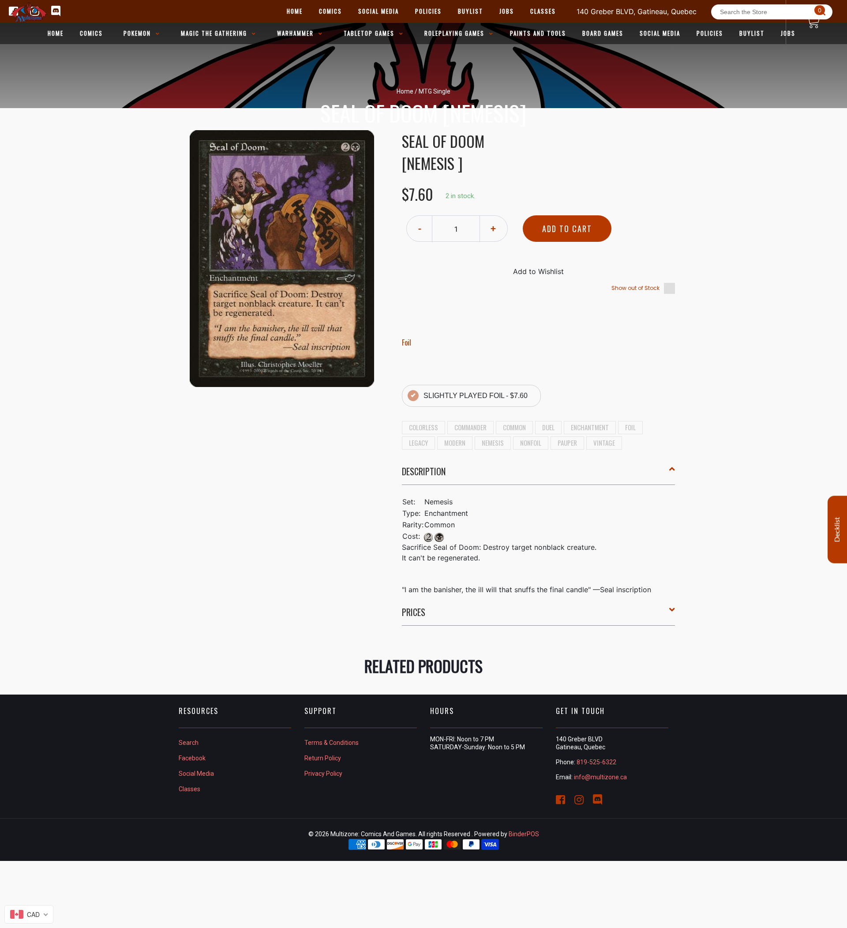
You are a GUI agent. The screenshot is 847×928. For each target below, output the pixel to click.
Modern (454, 442)
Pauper (567, 442)
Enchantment (590, 427)
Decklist (837, 529)
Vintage (604, 442)
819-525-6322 (596, 762)
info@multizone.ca (600, 777)
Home (405, 91)
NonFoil (530, 442)
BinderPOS (524, 834)
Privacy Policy (323, 773)
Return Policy (322, 758)
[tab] (538, 475)
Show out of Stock (635, 288)
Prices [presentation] (413, 612)
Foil (630, 427)
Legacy (418, 442)
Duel (548, 427)
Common (514, 427)
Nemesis (493, 442)
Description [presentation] (424, 471)
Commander (470, 427)
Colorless (423, 427)
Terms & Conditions (331, 742)
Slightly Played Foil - (476, 395)
